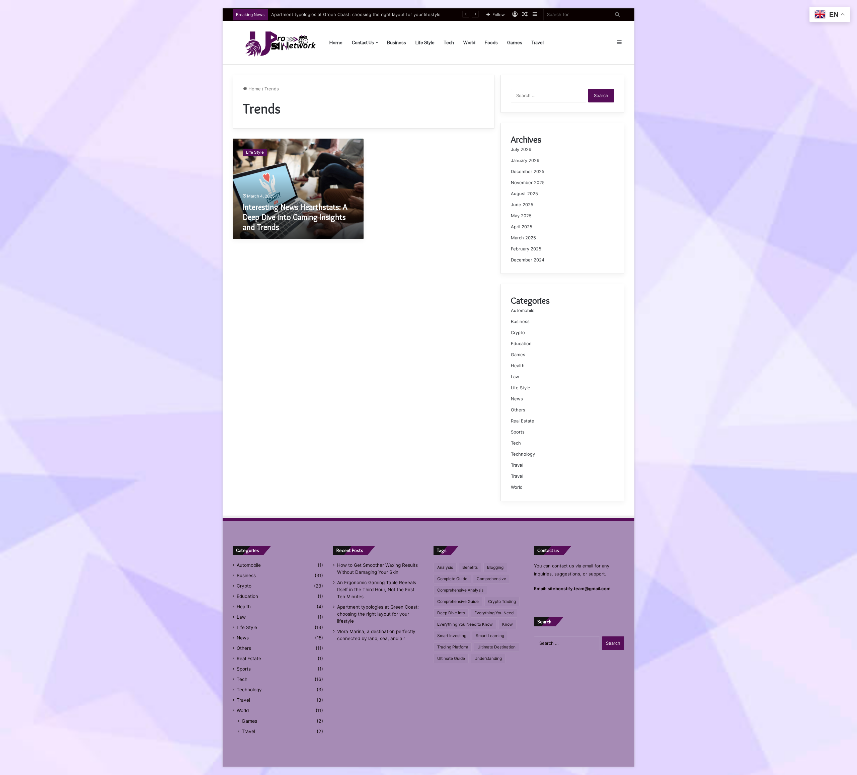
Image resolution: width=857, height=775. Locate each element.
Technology (523, 454)
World (469, 43)
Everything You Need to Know (465, 624)
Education (521, 343)
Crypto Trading (502, 601)
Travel (538, 43)
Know (507, 624)
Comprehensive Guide (458, 601)
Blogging (495, 567)
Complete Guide (452, 578)
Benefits (470, 567)
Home (335, 43)
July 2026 (521, 149)
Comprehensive (491, 578)
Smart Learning (490, 635)
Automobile (523, 310)
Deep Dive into (451, 612)
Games (514, 43)
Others (518, 409)
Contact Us (363, 43)
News (517, 398)
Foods (491, 43)
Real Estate (522, 420)
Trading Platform (452, 646)
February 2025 (526, 248)
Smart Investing (451, 635)
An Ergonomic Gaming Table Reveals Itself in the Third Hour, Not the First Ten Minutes (376, 589)
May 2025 (521, 215)
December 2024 (527, 259)
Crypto (518, 332)
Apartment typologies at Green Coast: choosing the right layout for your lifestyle (356, 14)
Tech (449, 43)
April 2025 (521, 226)
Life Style (425, 43)
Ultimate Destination (496, 646)
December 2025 (527, 171)
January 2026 (525, 160)
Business (396, 43)
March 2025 (523, 237)
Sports (518, 432)
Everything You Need (494, 612)
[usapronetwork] (274, 42)
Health (518, 365)
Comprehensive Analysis (460, 590)
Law (515, 376)
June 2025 (522, 204)
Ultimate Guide (451, 658)
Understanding (488, 658)
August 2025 (524, 193)
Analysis (445, 567)
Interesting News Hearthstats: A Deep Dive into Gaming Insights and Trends (295, 217)
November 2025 (528, 182)
